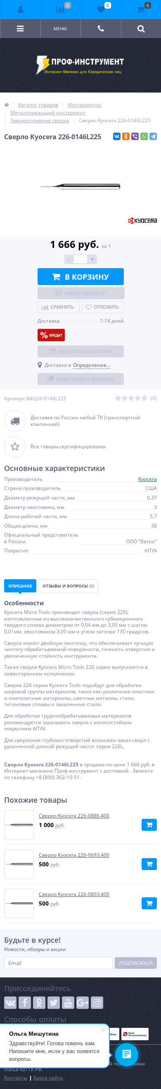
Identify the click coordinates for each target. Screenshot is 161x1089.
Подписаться (136, 963)
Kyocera (147, 479)
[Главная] (6, 104)
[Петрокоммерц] (135, 1034)
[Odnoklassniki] (39, 1002)
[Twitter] (53, 1002)
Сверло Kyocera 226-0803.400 (74, 894)
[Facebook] (25, 1002)
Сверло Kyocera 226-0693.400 (74, 855)
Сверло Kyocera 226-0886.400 (74, 816)
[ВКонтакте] (117, 136)
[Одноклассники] (126, 136)
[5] (144, 398)
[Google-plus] (82, 1002)
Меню (60, 28)
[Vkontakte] (10, 1002)
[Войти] (20, 9)
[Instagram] (97, 1002)
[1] (118, 398)
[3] (131, 398)
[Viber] (135, 136)
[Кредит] (51, 335)
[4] (138, 398)
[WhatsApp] (144, 136)
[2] (124, 398)
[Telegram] (153, 136)
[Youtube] (68, 1002)
